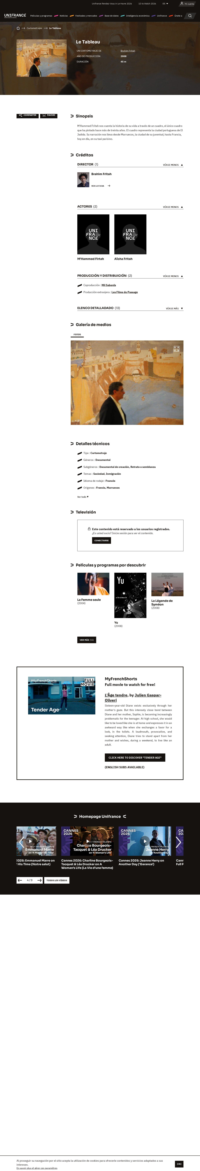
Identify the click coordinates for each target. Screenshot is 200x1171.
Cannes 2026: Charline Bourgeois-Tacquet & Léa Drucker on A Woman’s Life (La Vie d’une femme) (42, 864)
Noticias (64, 15)
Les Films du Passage (125, 292)
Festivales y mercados (86, 15)
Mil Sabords (109, 285)
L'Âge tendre (116, 694)
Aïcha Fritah (123, 259)
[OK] (179, 1164)
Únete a (178, 15)
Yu (116, 622)
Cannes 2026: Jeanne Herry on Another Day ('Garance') (96, 862)
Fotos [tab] (77, 334)
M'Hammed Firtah (90, 259)
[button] (176, 349)
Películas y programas (41, 15)
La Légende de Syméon (162, 602)
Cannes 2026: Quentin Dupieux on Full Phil (157, 862)
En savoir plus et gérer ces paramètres (37, 1168)
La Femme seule (89, 600)
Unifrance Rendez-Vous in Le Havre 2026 (112, 3)
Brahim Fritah (128, 50)
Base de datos (112, 15)
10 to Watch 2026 (147, 3)
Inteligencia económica (137, 15)
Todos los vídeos (57, 880)
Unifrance (162, 15)
